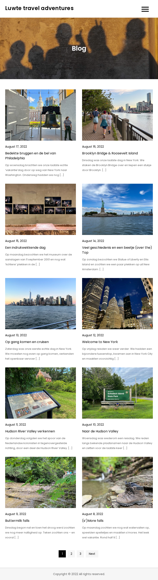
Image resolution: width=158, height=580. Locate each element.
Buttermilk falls (17, 520)
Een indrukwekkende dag (25, 247)
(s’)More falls (92, 520)
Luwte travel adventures (39, 8)
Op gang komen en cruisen (27, 342)
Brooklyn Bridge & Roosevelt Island (110, 153)
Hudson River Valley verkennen (30, 431)
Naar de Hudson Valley (100, 431)
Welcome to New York (100, 342)
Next (92, 554)
